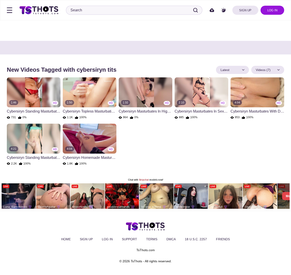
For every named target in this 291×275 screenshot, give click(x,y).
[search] (195, 10)
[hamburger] (9, 10)
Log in (272, 10)
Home (66, 239)
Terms (151, 239)
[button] (223, 10)
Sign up (245, 10)
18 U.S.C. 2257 (196, 239)
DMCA (171, 239)
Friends (223, 239)
